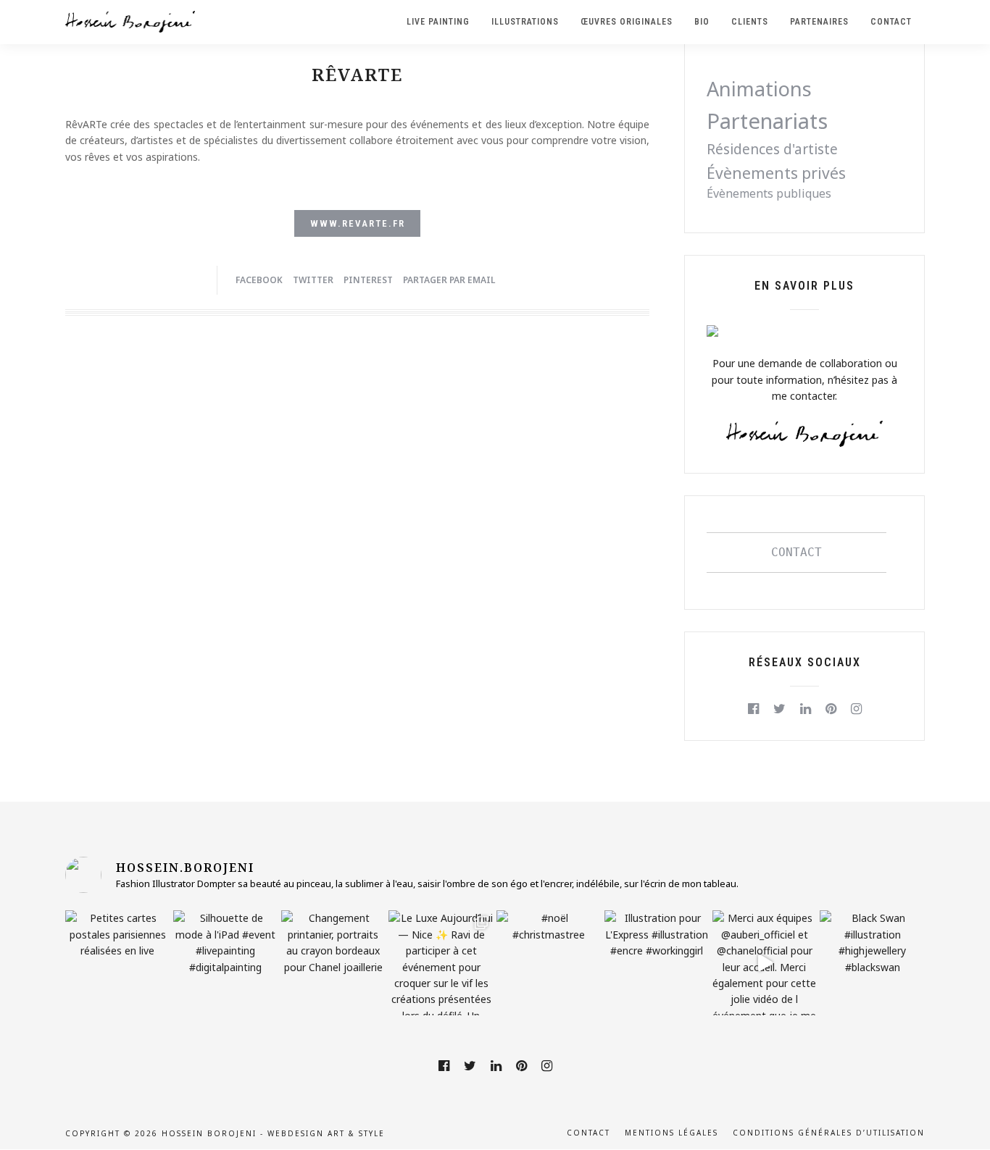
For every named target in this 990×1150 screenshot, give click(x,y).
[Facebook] (753, 708)
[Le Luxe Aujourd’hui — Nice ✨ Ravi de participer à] (441, 962)
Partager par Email (449, 280)
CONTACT (796, 552)
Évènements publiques (769, 193)
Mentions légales (671, 1133)
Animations (759, 88)
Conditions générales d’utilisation (829, 1133)
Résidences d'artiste (772, 149)
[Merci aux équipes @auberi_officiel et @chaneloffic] (765, 962)
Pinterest (368, 280)
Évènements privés (776, 172)
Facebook (259, 280)
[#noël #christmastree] (549, 962)
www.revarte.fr (357, 223)
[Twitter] (779, 708)
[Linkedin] (805, 708)
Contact (588, 1133)
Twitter (313, 280)
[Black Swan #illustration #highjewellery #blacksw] (872, 962)
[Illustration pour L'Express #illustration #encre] (657, 962)
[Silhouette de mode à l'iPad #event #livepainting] (225, 962)
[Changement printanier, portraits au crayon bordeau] (333, 962)
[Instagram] (856, 708)
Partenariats (767, 120)
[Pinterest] (830, 708)
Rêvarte (357, 74)
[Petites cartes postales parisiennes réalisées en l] (117, 962)
